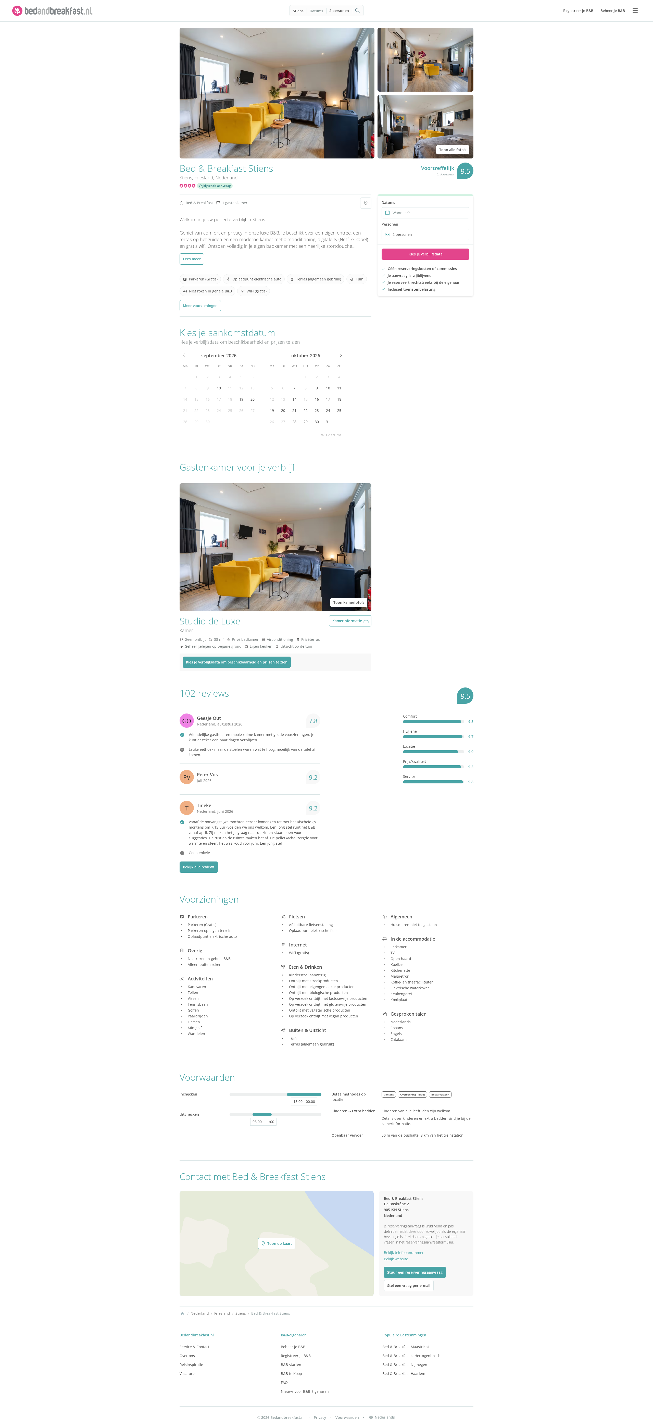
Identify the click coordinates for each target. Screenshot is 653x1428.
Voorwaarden (347, 1417)
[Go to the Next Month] (340, 355)
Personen (390, 224)
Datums (316, 10)
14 (185, 399)
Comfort (410, 716)
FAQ (284, 1382)
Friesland (203, 178)
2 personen (339, 10)
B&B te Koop (291, 1373)
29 (196, 421)
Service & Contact (194, 1346)
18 (230, 399)
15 (196, 399)
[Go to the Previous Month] (184, 355)
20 (252, 399)
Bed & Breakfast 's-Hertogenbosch (411, 1355)
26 (241, 410)
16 (208, 399)
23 (208, 410)
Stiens (298, 10)
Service (409, 776)
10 (219, 388)
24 (219, 410)
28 (185, 421)
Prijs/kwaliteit (414, 761)
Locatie (409, 746)
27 (252, 410)
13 (252, 388)
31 (328, 421)
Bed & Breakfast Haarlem (403, 1373)
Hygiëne (410, 731)
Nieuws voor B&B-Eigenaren (305, 1391)
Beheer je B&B (293, 1346)
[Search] (357, 10)
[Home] (182, 1313)
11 (230, 388)
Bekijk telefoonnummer (404, 1252)
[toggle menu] (635, 10)
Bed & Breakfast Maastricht (405, 1346)
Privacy (320, 1417)
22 (196, 410)
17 (219, 399)
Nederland (227, 178)
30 (208, 421)
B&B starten (291, 1364)
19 (241, 399)
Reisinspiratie (191, 1364)
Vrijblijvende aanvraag (215, 185)
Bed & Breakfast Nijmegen (404, 1364)
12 (241, 388)
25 (230, 410)
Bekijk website (396, 1259)
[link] (53, 10)
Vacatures (188, 1373)
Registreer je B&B (296, 1355)
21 (185, 410)
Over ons (187, 1355)
